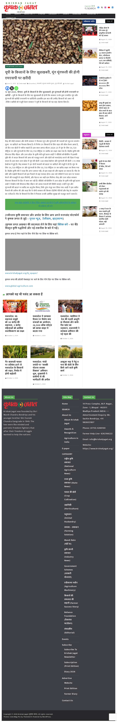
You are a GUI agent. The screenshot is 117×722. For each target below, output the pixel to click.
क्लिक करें (63, 224)
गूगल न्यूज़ (34, 218)
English (87, 6)
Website (68, 683)
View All (110, 21)
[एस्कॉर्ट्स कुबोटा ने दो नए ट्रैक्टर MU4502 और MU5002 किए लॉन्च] (89, 87)
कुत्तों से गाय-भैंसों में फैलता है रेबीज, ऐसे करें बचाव (105, 165)
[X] (12, 88)
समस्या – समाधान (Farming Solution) (71, 531)
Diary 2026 (69, 671)
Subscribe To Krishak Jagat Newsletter (71, 653)
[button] (33, 14)
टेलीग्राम (47, 218)
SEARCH (18, 14)
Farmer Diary (70, 694)
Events (66, 14)
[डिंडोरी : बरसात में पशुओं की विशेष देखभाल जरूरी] (89, 148)
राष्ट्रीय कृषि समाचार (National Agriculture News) (70, 466)
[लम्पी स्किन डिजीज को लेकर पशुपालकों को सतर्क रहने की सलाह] (89, 193)
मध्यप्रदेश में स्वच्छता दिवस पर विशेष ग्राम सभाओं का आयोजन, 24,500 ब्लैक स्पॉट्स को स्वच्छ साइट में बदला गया (42, 323)
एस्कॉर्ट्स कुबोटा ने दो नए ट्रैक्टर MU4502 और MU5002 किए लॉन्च (105, 83)
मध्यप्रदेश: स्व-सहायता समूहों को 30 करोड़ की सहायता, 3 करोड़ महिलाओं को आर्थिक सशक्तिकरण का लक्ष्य (14, 323)
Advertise (91, 14)
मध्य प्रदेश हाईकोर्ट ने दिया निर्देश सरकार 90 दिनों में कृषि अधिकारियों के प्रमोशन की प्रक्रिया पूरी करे (45, 204)
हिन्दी (93, 6)
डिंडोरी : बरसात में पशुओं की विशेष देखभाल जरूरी (105, 144)
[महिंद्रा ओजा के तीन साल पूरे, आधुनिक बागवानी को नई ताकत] (89, 35)
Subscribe (77, 14)
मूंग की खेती (58, 83)
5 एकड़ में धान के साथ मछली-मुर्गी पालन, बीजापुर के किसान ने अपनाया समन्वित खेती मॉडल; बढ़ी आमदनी (105, 217)
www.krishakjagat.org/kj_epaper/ (21, 273)
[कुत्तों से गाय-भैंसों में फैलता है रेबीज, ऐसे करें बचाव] (89, 169)
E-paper (41, 14)
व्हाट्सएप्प (57, 218)
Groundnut (32, 83)
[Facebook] (7, 88)
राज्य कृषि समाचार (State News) (14, 66)
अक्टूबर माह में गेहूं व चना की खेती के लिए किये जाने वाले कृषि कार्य (69, 366)
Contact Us (11, 18)
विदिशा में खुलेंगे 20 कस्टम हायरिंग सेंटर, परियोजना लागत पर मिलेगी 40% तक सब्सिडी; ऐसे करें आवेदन (105, 57)
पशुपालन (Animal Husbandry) (70, 518)
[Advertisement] (42, 123)
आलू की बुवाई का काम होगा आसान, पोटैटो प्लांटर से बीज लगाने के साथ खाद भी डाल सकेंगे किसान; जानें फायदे (105, 111)
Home (8, 14)
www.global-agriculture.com (19, 286)
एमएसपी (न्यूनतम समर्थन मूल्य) (45, 83)
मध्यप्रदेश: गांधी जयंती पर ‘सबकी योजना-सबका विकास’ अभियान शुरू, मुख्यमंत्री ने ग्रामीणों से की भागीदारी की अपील (41, 371)
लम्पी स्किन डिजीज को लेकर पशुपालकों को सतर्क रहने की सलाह (105, 189)
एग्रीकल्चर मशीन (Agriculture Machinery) (71, 586)
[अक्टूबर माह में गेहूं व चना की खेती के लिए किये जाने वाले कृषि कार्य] (70, 347)
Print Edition (70, 688)
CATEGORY (53, 14)
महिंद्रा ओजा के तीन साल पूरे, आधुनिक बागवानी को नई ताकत (105, 32)
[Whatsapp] (16, 88)
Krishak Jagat (69, 83)
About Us (28, 14)
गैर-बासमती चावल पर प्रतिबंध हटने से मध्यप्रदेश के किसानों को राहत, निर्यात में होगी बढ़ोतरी (14, 368)
